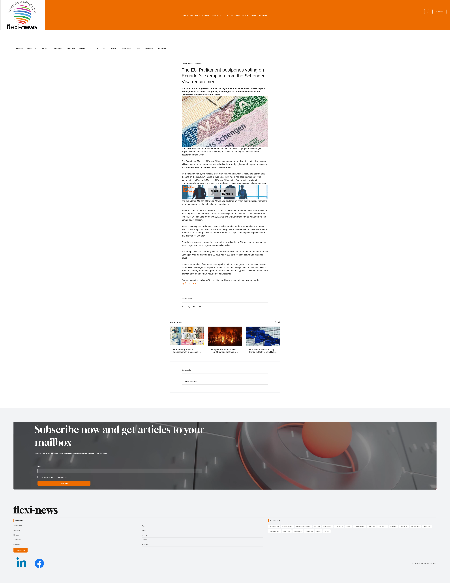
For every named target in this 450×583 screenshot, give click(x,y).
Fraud (373, 526)
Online (405, 526)
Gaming (298, 531)
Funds (138, 48)
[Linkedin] (21, 563)
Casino (310, 531)
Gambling (71, 48)
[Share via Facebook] (183, 306)
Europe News (126, 48)
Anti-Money (275, 531)
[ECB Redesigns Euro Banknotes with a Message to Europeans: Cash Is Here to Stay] (187, 336)
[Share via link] (200, 306)
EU (349, 526)
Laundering (288, 526)
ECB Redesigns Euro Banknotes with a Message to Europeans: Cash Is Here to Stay (186, 350)
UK (319, 531)
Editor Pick (31, 48)
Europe (144, 540)
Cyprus (340, 526)
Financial (328, 526)
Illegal (428, 526)
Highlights (149, 48)
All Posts (19, 48)
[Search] (426, 11)
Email (40, 467)
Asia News (162, 48)
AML (317, 526)
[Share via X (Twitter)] (188, 306)
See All (277, 322)
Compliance (57, 48)
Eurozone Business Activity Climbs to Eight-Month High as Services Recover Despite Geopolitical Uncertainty (262, 350)
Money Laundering (304, 526)
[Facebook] (39, 563)
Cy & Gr (113, 48)
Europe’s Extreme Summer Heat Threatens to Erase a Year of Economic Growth (223, 350)
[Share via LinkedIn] (194, 306)
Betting (287, 531)
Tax (103, 48)
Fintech (82, 48)
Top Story (44, 48)
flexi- (35, 510)
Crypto (394, 526)
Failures (383, 526)
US (328, 531)
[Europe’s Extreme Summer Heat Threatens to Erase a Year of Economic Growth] (225, 336)
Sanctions (94, 48)
